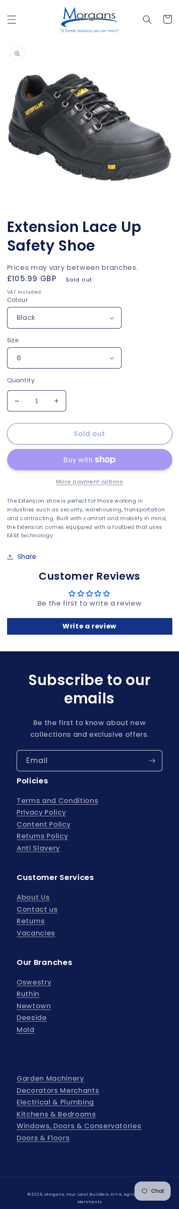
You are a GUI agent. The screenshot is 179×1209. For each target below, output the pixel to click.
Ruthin (28, 994)
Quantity (21, 380)
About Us (33, 897)
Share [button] (27, 556)
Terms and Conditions (57, 800)
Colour (17, 300)
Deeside (32, 1017)
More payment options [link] (89, 482)
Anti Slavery (38, 848)
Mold (26, 1030)
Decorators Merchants (58, 1090)
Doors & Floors (43, 1138)
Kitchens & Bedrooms (56, 1114)
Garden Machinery (50, 1078)
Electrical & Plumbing (55, 1102)
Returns (31, 921)
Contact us (37, 909)
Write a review (89, 626)
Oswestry (34, 982)
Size (13, 340)
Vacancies (36, 933)
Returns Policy (42, 836)
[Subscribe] (152, 761)
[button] (11, 19)
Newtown (34, 1006)
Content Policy (43, 824)
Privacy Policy (41, 812)
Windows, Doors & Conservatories (79, 1126)
